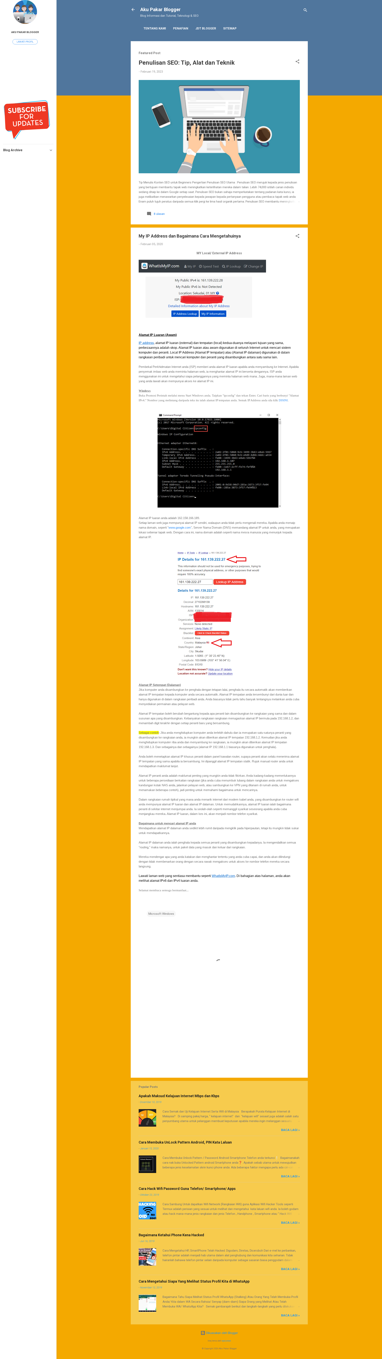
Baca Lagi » (290, 1130)
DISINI (283, 400)
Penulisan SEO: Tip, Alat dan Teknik (187, 62)
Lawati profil (25, 41)
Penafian (180, 28)
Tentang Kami (154, 28)
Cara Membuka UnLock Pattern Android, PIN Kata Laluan (185, 1142)
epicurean (226, 1341)
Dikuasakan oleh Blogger (221, 1333)
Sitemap (230, 28)
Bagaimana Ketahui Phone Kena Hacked (171, 1235)
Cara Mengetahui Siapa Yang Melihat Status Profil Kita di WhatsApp (194, 1281)
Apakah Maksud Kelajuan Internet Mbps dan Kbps (179, 1096)
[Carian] (305, 11)
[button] (297, 62)
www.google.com (180, 527)
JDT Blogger (205, 28)
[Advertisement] (219, 1041)
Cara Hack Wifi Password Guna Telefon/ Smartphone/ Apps (187, 1189)
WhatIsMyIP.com (223, 876)
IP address (146, 343)
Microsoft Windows (161, 914)
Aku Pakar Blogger (160, 9)
